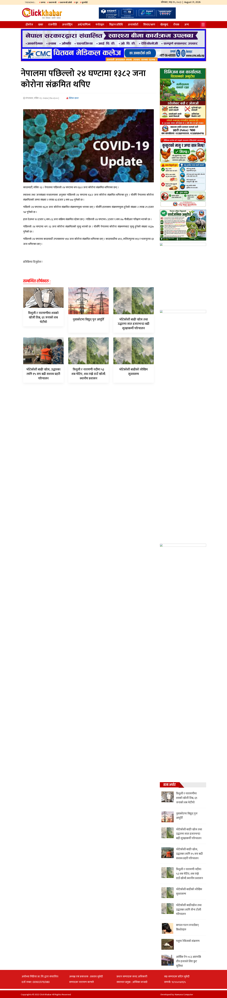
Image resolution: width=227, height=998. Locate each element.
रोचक (176, 24)
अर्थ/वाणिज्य (84, 24)
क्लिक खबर (73, 98)
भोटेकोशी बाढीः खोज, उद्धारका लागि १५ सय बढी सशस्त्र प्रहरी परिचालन (43, 374)
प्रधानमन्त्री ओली (66, 2)
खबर (40, 24)
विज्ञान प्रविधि (116, 24)
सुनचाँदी (85, 2)
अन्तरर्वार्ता (133, 24)
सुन (77, 2)
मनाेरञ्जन (100, 24)
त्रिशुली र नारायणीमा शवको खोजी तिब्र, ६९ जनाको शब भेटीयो (43, 317)
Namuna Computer (184, 994)
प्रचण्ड (43, 2)
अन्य (186, 24)
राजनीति (52, 24)
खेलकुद (164, 24)
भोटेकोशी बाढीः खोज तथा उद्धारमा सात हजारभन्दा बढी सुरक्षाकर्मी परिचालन (133, 324)
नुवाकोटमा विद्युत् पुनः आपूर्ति (88, 319)
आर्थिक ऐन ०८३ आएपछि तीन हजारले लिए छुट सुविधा (188, 961)
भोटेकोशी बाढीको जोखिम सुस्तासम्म (133, 372)
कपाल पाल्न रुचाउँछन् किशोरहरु (187, 927)
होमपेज (29, 24)
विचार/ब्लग (149, 24)
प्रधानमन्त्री (52, 2)
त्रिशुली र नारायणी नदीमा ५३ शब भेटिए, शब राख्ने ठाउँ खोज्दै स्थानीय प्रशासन (88, 374)
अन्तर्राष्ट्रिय (67, 24)
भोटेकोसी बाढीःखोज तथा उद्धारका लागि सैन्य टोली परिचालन (189, 910)
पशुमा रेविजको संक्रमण (188, 941)
